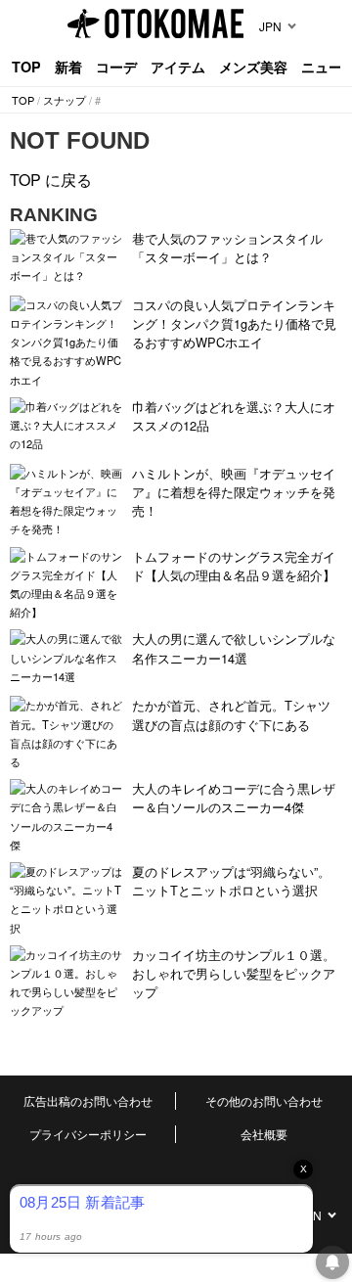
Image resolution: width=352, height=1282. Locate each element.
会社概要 (264, 1133)
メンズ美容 (253, 66)
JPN (270, 26)
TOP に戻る (51, 179)
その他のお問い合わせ (264, 1100)
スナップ (64, 100)
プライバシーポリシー (88, 1133)
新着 (68, 66)
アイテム (178, 66)
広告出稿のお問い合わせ (88, 1100)
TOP (26, 66)
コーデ (116, 66)
